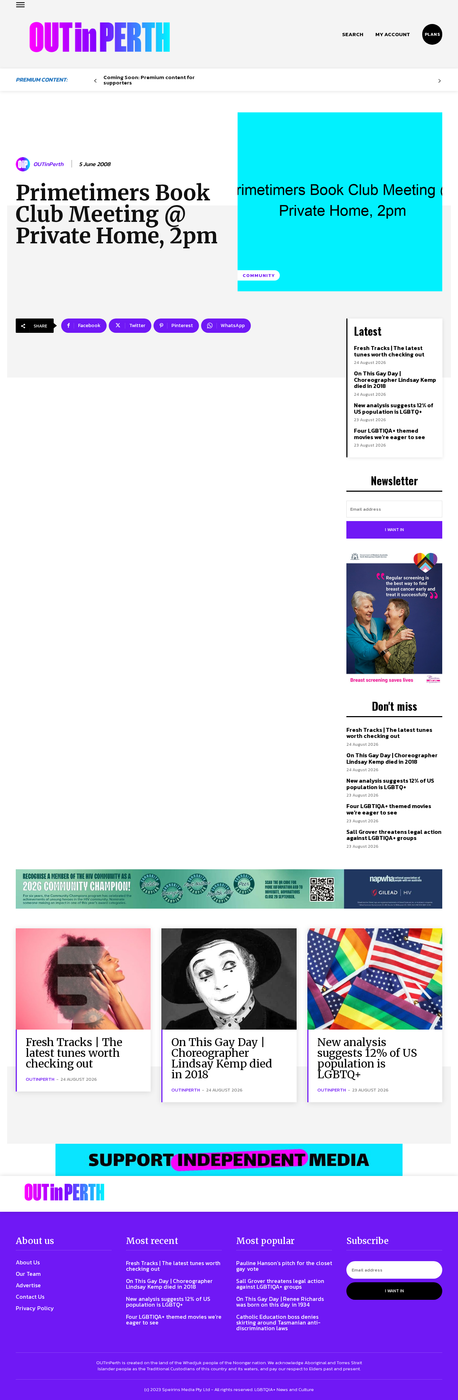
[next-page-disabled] (439, 81)
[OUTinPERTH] (100, 37)
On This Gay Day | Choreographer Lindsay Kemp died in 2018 (395, 379)
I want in (394, 529)
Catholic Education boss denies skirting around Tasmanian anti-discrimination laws (278, 1322)
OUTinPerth (48, 164)
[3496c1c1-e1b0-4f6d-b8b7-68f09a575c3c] (229, 889)
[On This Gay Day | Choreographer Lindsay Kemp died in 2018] (228, 979)
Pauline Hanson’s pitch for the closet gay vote (284, 1266)
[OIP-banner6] (229, 1160)
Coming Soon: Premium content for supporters (149, 80)
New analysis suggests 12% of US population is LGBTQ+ (393, 408)
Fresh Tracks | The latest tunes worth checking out (389, 351)
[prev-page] (95, 81)
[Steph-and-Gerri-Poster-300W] (394, 619)
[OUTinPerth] (24, 164)
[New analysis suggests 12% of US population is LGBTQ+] (374, 979)
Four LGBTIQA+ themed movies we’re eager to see (389, 433)
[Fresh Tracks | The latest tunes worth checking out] (83, 979)
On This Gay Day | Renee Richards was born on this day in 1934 (280, 1301)
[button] (352, 34)
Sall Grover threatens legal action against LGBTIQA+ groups (394, 834)
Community (259, 275)
